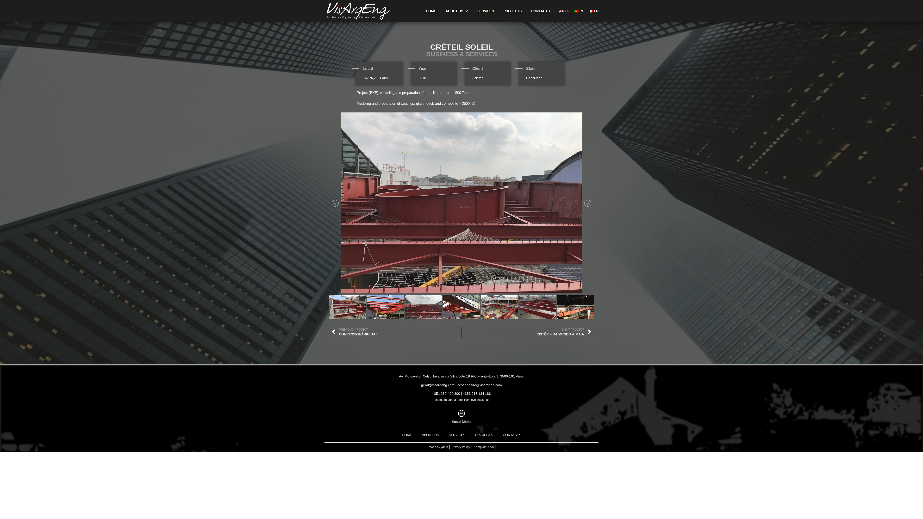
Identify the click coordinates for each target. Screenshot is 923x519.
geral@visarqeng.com (438, 385)
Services (485, 11)
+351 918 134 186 (477, 393)
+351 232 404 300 (446, 393)
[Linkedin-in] (461, 413)
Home (431, 11)
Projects (513, 11)
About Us (454, 11)
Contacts (540, 11)
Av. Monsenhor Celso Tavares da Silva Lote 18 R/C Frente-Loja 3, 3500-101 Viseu (461, 376)
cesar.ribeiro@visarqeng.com (479, 385)
